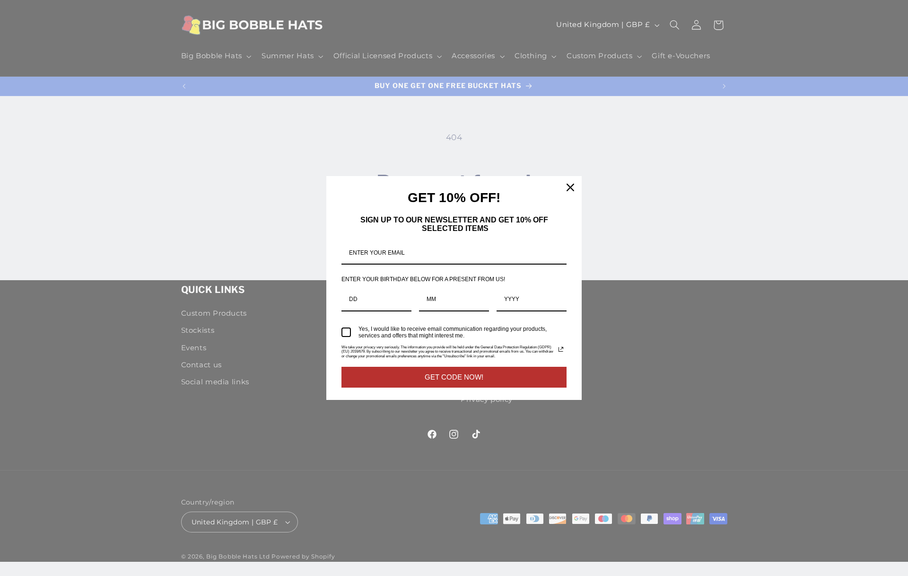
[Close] (570, 187)
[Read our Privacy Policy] (561, 349)
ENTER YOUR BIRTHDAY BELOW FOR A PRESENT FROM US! (423, 279)
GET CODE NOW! (454, 377)
